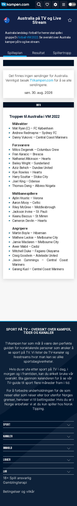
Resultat (38, 53)
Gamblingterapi (15, 482)
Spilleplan (14, 53)
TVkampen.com (41, 80)
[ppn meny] (63, 4)
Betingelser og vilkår (18, 491)
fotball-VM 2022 (28, 37)
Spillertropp (62, 53)
